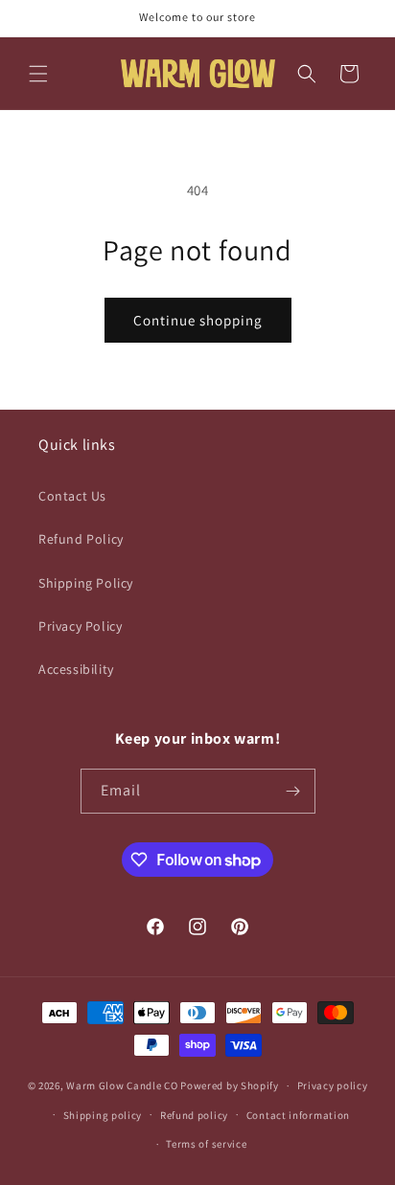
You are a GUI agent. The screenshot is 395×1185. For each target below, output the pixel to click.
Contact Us (72, 495)
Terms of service (206, 1144)
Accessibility (76, 669)
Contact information (298, 1115)
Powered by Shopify (229, 1085)
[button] (38, 74)
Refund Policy (81, 539)
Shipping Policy (85, 583)
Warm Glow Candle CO (121, 1085)
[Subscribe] (293, 791)
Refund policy (194, 1115)
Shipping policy (103, 1115)
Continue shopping (198, 320)
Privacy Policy (80, 626)
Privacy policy (332, 1085)
